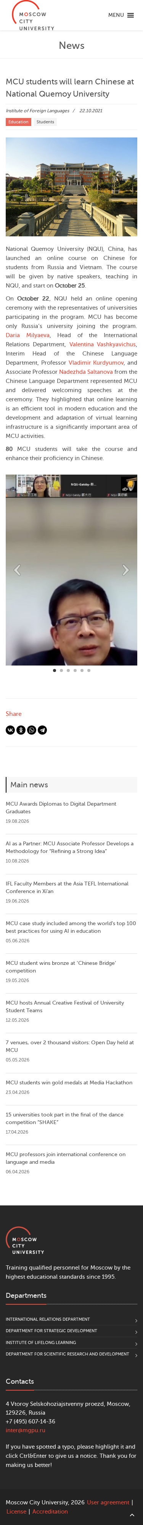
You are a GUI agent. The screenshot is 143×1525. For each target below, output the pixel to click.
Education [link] (18, 122)
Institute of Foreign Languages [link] (37, 110)
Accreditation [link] (50, 1512)
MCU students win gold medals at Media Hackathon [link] (69, 1083)
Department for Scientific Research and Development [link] (67, 1354)
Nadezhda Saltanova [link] (86, 372)
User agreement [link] (108, 1502)
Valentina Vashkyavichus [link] (102, 344)
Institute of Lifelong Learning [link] (41, 1342)
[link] (33, 15)
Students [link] (45, 122)
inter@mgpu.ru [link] (25, 1430)
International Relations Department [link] (48, 1319)
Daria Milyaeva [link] (28, 335)
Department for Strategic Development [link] (51, 1330)
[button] (116, 15)
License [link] (16, 1512)
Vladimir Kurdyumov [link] (96, 363)
